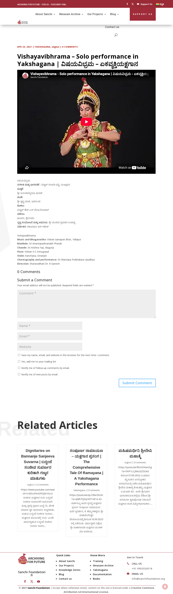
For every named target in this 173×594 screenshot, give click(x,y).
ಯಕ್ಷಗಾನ (55, 46)
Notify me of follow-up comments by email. (45, 368)
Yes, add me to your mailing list (38, 361)
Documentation (102, 574)
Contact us (112, 27)
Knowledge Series (69, 569)
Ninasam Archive (69, 14)
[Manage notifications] (165, 586)
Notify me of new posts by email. (39, 374)
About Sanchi (43, 14)
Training (98, 561)
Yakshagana (42, 46)
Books (96, 578)
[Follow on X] (133, 4)
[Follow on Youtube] (138, 4)
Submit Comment (137, 383)
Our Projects (95, 14)
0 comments (70, 46)
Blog (113, 14)
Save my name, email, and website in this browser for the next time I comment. (65, 355)
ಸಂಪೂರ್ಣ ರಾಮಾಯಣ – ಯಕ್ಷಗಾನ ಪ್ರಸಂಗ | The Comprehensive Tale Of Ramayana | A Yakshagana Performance (86, 467)
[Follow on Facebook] (127, 4)
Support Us (146, 4)
